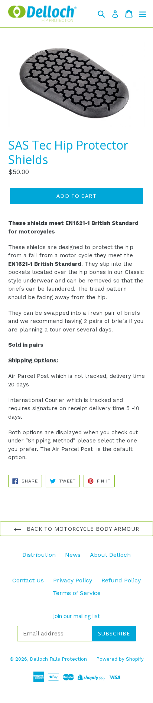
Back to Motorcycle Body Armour (82, 528)
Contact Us (28, 580)
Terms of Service (77, 592)
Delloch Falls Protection (58, 659)
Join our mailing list (76, 615)
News (73, 554)
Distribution (39, 554)
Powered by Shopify (120, 659)
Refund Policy (121, 580)
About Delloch (110, 554)
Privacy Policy (72, 580)
